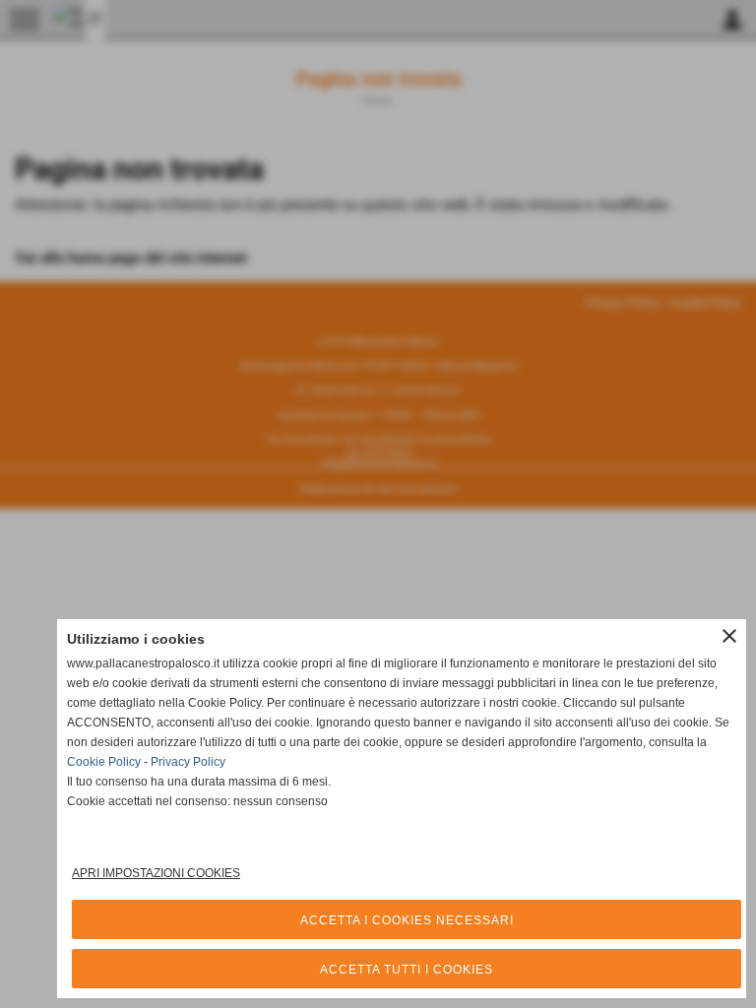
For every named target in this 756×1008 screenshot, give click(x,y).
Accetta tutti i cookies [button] (406, 969)
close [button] (729, 636)
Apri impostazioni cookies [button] (156, 873)
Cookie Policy (104, 762)
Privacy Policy (188, 762)
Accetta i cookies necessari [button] (407, 920)
